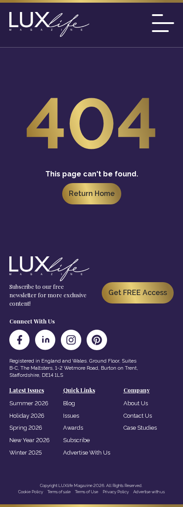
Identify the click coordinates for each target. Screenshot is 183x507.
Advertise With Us (86, 452)
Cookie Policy (30, 491)
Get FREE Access (137, 292)
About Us (135, 403)
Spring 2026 (25, 427)
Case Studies (140, 427)
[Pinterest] (97, 340)
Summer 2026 (28, 403)
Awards (73, 427)
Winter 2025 (25, 452)
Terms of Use (86, 491)
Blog (69, 403)
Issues (71, 415)
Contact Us (137, 415)
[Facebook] (19, 340)
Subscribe (76, 440)
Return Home (92, 193)
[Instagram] (71, 340)
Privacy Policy (116, 491)
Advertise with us (149, 491)
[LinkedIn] (45, 340)
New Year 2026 (29, 440)
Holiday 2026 (26, 415)
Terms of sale (59, 491)
